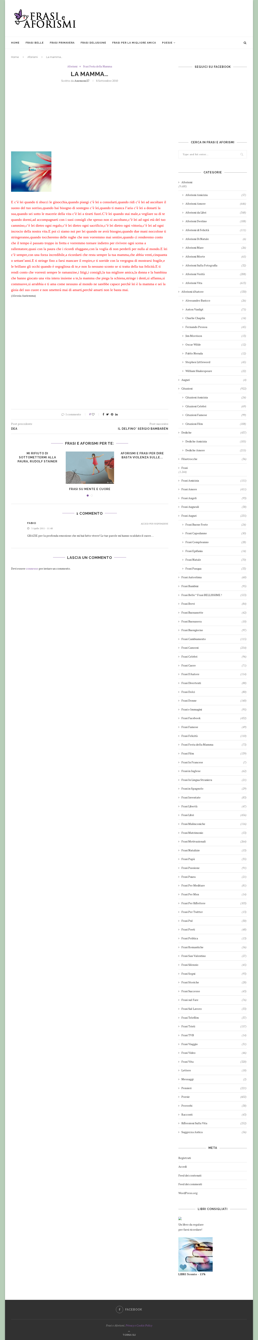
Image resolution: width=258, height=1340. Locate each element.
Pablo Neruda (215, 353)
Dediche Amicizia (215, 441)
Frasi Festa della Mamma (97, 66)
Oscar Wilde (215, 344)
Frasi (184, 468)
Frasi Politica (214, 938)
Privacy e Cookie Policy (139, 1325)
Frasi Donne (214, 700)
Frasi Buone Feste (215, 524)
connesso (32, 568)
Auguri (214, 380)
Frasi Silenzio (214, 965)
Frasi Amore (214, 489)
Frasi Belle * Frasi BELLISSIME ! (214, 595)
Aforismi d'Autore (214, 291)
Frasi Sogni (214, 973)
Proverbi (214, 1105)
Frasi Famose (214, 727)
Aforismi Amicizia (215, 195)
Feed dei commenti (190, 1184)
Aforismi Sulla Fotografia (215, 265)
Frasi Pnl (214, 921)
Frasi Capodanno (215, 533)
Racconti (214, 1114)
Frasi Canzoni (214, 648)
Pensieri (214, 1088)
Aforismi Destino (215, 221)
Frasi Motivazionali (214, 841)
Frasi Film (214, 753)
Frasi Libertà (214, 806)
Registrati (184, 1158)
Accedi (182, 1166)
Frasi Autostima (214, 577)
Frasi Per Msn (214, 894)
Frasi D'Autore (214, 674)
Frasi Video (214, 1053)
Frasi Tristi (214, 1026)
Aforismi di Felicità (215, 230)
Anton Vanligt (215, 309)
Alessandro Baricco (215, 300)
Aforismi (32, 57)
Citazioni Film (215, 424)
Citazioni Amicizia (215, 397)
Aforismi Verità (215, 274)
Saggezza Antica (214, 1132)
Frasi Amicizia (214, 480)
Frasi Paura (214, 877)
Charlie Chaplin (215, 318)
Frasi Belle (35, 42)
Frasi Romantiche (214, 947)
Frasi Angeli (214, 498)
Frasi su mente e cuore (89, 489)
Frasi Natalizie (214, 850)
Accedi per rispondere (154, 524)
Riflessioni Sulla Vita (214, 1123)
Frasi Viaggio (214, 1044)
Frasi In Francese (214, 762)
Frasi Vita (214, 1061)
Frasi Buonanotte (214, 612)
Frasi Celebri (214, 656)
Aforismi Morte (215, 256)
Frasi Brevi (214, 604)
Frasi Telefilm (214, 1017)
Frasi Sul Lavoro (214, 1009)
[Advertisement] (173, 18)
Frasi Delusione (93, 42)
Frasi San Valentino (214, 956)
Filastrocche (214, 459)
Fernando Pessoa (215, 327)
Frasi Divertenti (214, 683)
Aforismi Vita (215, 283)
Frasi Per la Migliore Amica (134, 42)
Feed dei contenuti (189, 1175)
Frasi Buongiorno (214, 630)
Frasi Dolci (214, 692)
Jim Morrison (215, 336)
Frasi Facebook (214, 718)
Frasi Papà (214, 859)
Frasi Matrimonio (214, 833)
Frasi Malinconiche (214, 824)
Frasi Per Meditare (214, 885)
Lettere (214, 1070)
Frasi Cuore (214, 665)
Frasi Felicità (214, 736)
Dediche (214, 432)
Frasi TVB (214, 1035)
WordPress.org (188, 1193)
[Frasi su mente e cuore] (90, 468)
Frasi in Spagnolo (214, 788)
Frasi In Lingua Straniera (214, 780)
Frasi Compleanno (215, 542)
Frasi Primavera (62, 42)
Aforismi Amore (215, 203)
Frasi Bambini (214, 586)
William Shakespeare (215, 371)
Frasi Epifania (215, 551)
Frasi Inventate (214, 797)
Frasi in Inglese (214, 771)
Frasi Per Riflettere (214, 903)
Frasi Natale (215, 560)
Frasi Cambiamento (214, 639)
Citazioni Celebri (215, 406)
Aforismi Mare (215, 247)
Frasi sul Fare (214, 1000)
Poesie (167, 42)
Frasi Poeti (214, 929)
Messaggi (214, 1079)
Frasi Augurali (214, 507)
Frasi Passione (214, 868)
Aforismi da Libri (215, 212)
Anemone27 (81, 81)
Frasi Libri (214, 815)
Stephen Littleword (215, 362)
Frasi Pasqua (215, 568)
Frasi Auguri (214, 516)
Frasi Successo (214, 991)
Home (15, 42)
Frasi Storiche (214, 982)
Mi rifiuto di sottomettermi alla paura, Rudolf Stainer (37, 457)
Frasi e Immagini (214, 709)
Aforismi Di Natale (215, 239)
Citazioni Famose (215, 415)
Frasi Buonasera (214, 621)
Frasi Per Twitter (214, 912)
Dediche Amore (215, 450)
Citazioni (214, 388)
